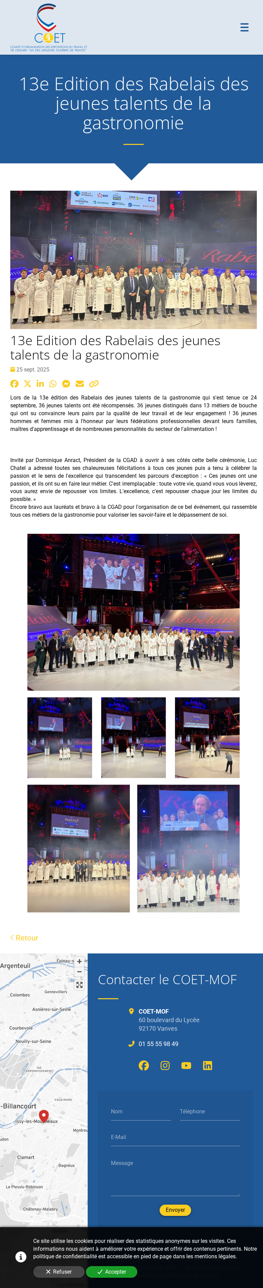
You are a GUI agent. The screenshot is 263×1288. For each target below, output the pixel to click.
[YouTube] (186, 1065)
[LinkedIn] (207, 1065)
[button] (43, 1115)
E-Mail (118, 1137)
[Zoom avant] (79, 962)
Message (122, 1163)
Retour (26, 937)
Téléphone (192, 1111)
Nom (117, 1111)
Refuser (62, 1272)
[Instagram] (165, 1065)
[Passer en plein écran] (79, 985)
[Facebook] (144, 1065)
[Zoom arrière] (79, 972)
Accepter (115, 1272)
